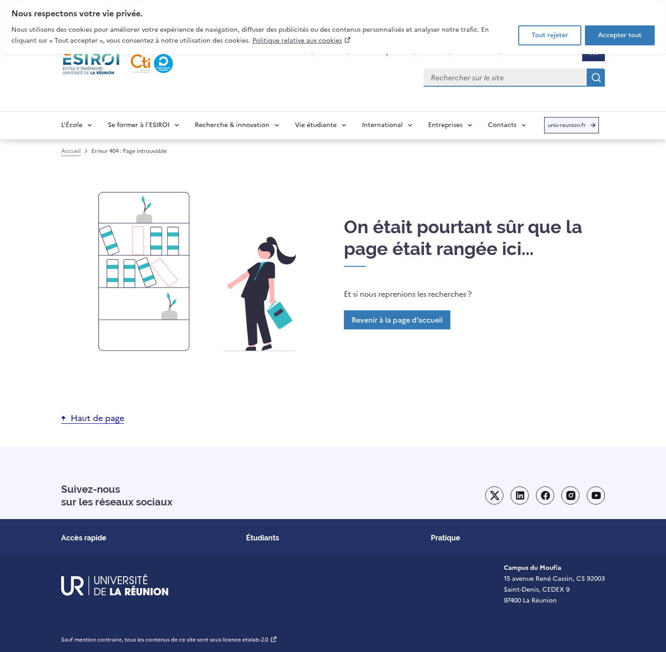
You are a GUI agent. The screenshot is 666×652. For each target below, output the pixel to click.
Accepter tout (620, 35)
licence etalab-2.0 (249, 640)
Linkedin (520, 495)
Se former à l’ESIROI (138, 125)
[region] (333, 27)
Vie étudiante (316, 125)
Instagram (570, 495)
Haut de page (97, 418)
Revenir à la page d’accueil (397, 319)
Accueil (71, 151)
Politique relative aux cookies (302, 40)
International (382, 125)
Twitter (494, 495)
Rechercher (596, 78)
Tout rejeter (549, 35)
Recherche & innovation (232, 125)
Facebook (545, 495)
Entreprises (445, 125)
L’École (71, 125)
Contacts (502, 125)
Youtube (596, 495)
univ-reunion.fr (566, 127)
